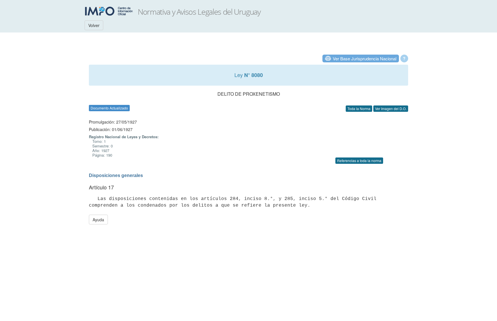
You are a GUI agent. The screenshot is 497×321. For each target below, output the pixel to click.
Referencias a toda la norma (359, 160)
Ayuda (98, 219)
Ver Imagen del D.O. (390, 108)
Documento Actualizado (109, 107)
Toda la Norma (358, 108)
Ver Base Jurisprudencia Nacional (364, 58)
